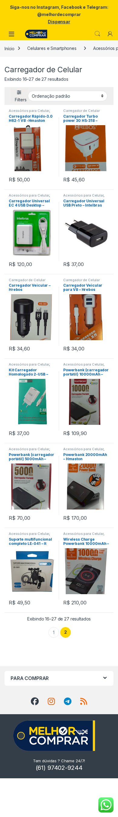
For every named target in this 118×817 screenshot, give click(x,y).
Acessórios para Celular (29, 111)
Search (97, 34)
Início (10, 48)
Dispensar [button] (59, 21)
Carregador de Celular (81, 111)
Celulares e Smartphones (52, 48)
